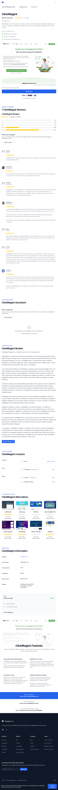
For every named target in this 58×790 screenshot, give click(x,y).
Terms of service (48, 740)
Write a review (8, 142)
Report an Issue (20, 752)
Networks (4, 746)
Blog (31, 740)
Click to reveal (51, 461)
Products (4, 740)
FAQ (17, 740)
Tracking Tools (23, 7)
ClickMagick (34, 7)
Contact (18, 743)
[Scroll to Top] (55, 780)
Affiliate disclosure (48, 746)
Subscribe (23, 769)
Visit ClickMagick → (9, 612)
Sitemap (32, 746)
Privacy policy (47, 743)
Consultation (19, 746)
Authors (4, 752)
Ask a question (8, 317)
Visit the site (29, 91)
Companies (4, 749)
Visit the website (7, 441)
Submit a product (34, 749)
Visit (53, 469)
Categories (4, 743)
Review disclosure (49, 749)
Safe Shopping (19, 749)
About (31, 743)
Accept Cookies (52, 786)
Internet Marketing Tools (8, 7)
